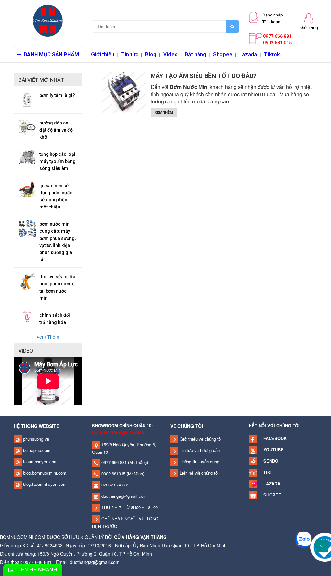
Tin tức (129, 54)
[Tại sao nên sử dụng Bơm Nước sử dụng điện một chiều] (27, 189)
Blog (150, 54)
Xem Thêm (48, 337)
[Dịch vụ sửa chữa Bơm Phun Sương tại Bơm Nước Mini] (27, 280)
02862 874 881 (114, 485)
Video (170, 54)
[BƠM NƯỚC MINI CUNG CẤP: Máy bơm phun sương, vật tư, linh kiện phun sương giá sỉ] (27, 227)
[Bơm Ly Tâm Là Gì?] (27, 99)
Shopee (222, 54)
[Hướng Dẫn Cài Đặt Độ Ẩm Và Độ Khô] (27, 126)
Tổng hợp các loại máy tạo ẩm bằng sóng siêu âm (57, 161)
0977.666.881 (277, 36)
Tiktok (272, 54)
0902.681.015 (277, 42)
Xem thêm (164, 112)
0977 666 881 (113, 462)
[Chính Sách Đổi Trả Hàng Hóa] (27, 316)
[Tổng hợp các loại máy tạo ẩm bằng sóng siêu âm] (27, 156)
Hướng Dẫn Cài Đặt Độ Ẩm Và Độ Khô (56, 130)
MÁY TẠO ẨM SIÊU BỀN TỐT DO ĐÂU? (203, 76)
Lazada (248, 54)
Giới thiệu (102, 54)
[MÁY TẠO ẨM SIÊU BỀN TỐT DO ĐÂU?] (124, 91)
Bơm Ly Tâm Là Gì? (57, 95)
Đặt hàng (195, 54)
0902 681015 (112, 473)
